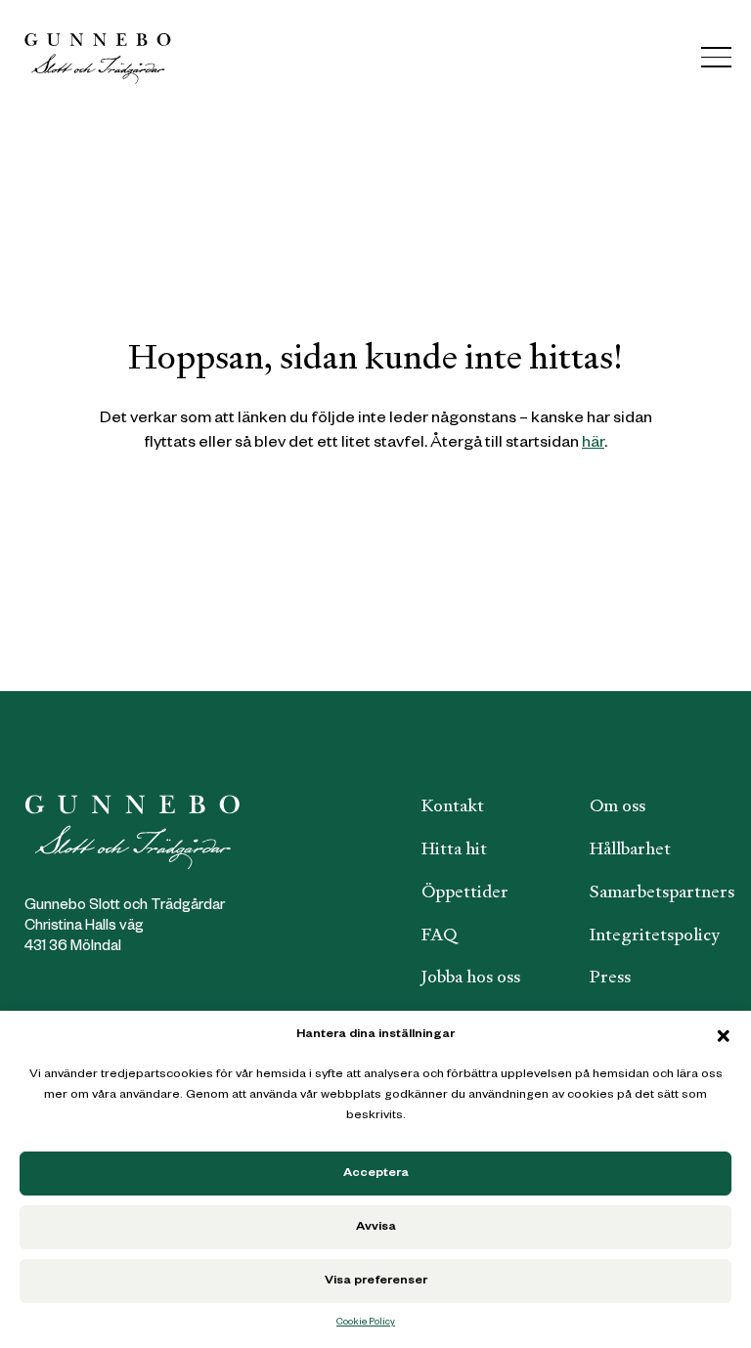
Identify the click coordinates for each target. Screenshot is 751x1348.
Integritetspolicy (655, 934)
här (593, 444)
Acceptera (376, 1174)
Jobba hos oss (470, 976)
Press (610, 976)
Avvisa (376, 1228)
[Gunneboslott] (98, 57)
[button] (723, 1036)
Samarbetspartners (662, 891)
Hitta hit (454, 848)
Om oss (617, 805)
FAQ (439, 934)
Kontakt (452, 805)
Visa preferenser (376, 1281)
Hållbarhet (630, 848)
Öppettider (464, 891)
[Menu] (716, 57)
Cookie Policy (365, 1323)
